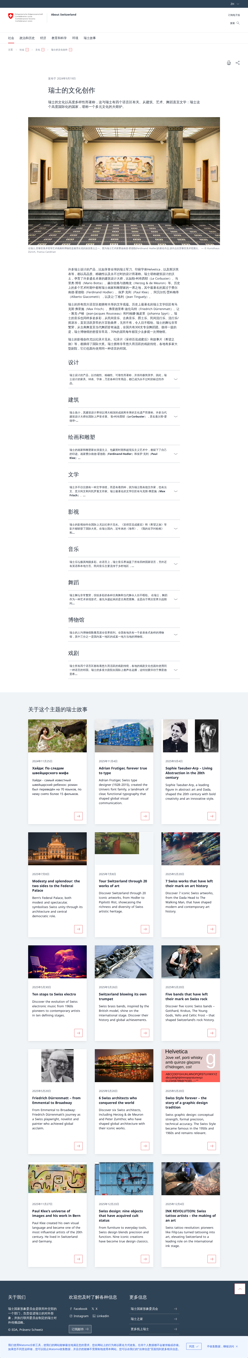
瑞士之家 (137, 1319)
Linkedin (103, 1316)
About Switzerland (63, 14)
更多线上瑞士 (140, 1329)
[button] (11, 37)
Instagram (81, 1316)
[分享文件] (237, 63)
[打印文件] (228, 63)
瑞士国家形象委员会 (144, 1309)
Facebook (80, 1309)
